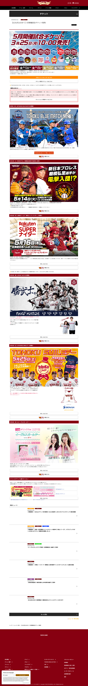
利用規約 (66, 619)
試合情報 (14, 8)
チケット (40, 8)
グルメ (65, 8)
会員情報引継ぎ (67, 630)
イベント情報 (48, 8)
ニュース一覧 (16, 584)
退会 (65, 633)
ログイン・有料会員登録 (69, 624)
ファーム (31, 8)
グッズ (57, 8)
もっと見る (44, 574)
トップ (10, 584)
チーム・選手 (22, 8)
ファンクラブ (74, 8)
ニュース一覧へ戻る (74, 578)
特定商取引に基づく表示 (69, 621)
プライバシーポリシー (69, 616)
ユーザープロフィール (69, 627)
